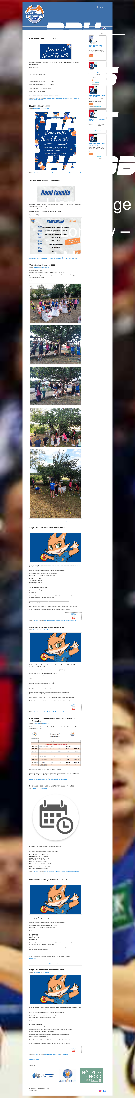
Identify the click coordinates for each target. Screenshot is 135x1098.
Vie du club (36, 98)
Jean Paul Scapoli (45, 267)
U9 (43, 99)
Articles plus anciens (34, 1059)
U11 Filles (41, 258)
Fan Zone (43, 28)
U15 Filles (39, 174)
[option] (43, 1076)
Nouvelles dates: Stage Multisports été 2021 (48, 879)
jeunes (30, 258)
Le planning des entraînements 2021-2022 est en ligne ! (52, 785)
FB (104, 28)
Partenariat (49, 28)
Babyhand (46, 778)
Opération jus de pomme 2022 (42, 265)
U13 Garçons (34, 174)
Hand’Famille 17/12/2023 (39, 106)
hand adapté (72, 778)
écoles (45, 620)
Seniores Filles (35, 258)
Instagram (101, 28)
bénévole (46, 521)
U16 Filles (35, 99)
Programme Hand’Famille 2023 (42, 38)
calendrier (46, 871)
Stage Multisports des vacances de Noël (46, 969)
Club (31, 28)
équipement (55, 521)
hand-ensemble (78, 778)
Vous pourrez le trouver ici (35, 848)
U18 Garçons (40, 99)
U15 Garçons (44, 174)
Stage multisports (60, 620)
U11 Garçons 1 (66, 521)
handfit (67, 871)
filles (63, 778)
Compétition (36, 28)
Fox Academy (50, 620)
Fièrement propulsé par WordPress (67, 1095)
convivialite (50, 521)
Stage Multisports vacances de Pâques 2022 (48, 527)
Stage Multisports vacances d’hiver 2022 (46, 627)
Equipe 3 (59, 778)
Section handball (75, 871)
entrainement (51, 871)
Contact (55, 28)
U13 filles (48, 779)
